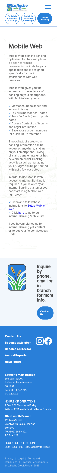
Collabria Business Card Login (28, 18)
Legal (20, 458)
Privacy (9, 458)
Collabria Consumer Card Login (12, 18)
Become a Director (18, 349)
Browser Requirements (35, 462)
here (21, 212)
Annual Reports (16, 355)
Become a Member (18, 342)
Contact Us (45, 313)
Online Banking (45, 18)
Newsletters (13, 362)
